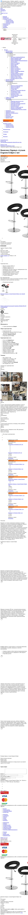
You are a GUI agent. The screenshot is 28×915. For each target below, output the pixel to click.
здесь (21, 912)
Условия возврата (7, 828)
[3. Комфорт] (2, 619)
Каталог (6, 49)
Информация (6, 822)
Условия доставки (10, 125)
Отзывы (5, 26)
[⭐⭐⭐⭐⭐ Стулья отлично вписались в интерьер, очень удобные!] (16, 390)
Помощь (5, 823)
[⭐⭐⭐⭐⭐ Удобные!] (9, 381)
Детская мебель (4, 142)
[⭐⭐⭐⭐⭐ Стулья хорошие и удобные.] (4, 381)
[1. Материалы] (2, 544)
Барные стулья (11, 145)
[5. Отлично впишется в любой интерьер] (2, 694)
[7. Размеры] (2, 729)
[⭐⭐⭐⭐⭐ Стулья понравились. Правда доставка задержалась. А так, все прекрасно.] (10, 400)
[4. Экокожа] (2, 657)
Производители (6, 23)
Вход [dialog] (2, 8)
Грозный (3, 10)
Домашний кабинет (11, 142)
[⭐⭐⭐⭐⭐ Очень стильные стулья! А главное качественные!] (16, 400)
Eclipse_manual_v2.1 (5, 255)
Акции (4, 818)
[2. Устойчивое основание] (2, 582)
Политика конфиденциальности (10, 829)
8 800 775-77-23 (4, 13)
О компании (6, 815)
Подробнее (10, 458)
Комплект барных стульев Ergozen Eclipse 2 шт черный (13, 293)
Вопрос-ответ (6, 834)
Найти (5, 30)
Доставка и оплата (7, 19)
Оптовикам (5, 25)
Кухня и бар (18, 142)
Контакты (3, 9)
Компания (5, 814)
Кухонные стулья (4, 145)
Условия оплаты (9, 124)
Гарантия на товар (10, 127)
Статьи (4, 833)
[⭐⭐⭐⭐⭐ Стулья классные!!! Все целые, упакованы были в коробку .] (23, 390)
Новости (5, 816)
